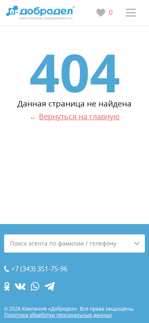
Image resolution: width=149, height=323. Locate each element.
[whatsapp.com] (35, 286)
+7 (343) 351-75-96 (39, 269)
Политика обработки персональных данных (58, 314)
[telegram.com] (49, 286)
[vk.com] (20, 286)
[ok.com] (7, 286)
